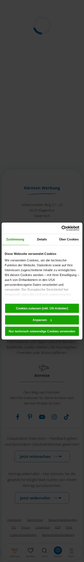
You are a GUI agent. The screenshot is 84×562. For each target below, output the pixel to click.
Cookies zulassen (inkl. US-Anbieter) (42, 308)
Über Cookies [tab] (69, 239)
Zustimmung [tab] (15, 239)
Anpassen (40, 320)
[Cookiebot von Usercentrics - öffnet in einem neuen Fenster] (61, 228)
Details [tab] (42, 239)
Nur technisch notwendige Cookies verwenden (42, 331)
